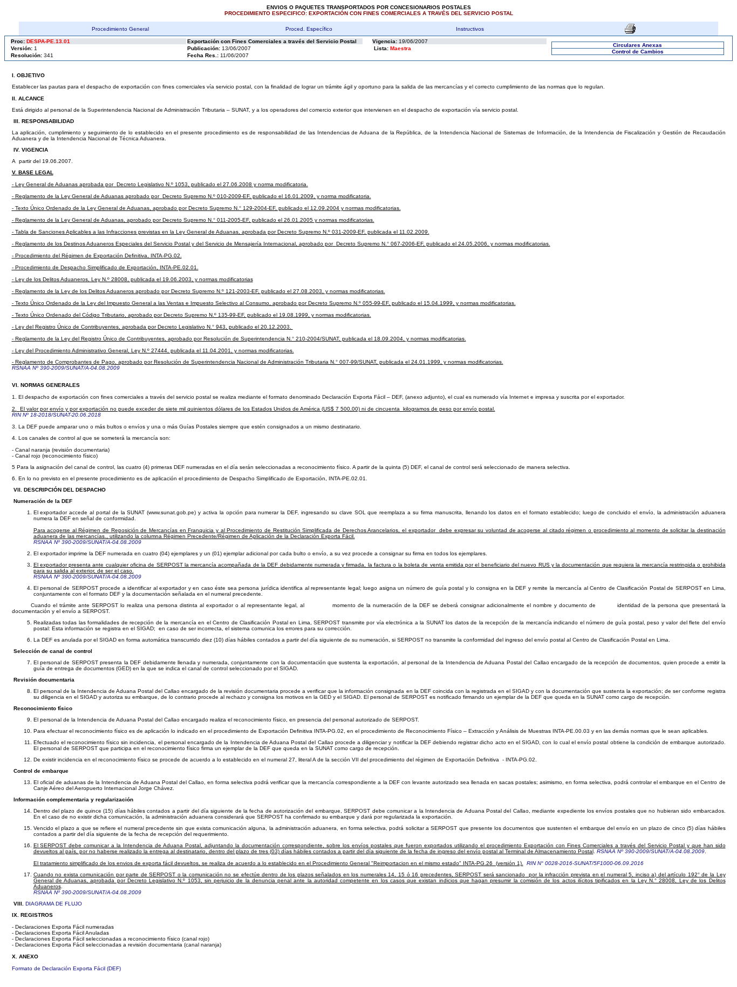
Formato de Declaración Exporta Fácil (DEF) (66, 968)
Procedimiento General (120, 29)
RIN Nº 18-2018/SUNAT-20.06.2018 (56, 415)
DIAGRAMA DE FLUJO (53, 904)
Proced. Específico (308, 29)
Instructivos (470, 29)
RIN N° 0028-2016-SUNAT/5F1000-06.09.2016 (585, 863)
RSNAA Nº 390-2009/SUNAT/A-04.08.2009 (66, 368)
